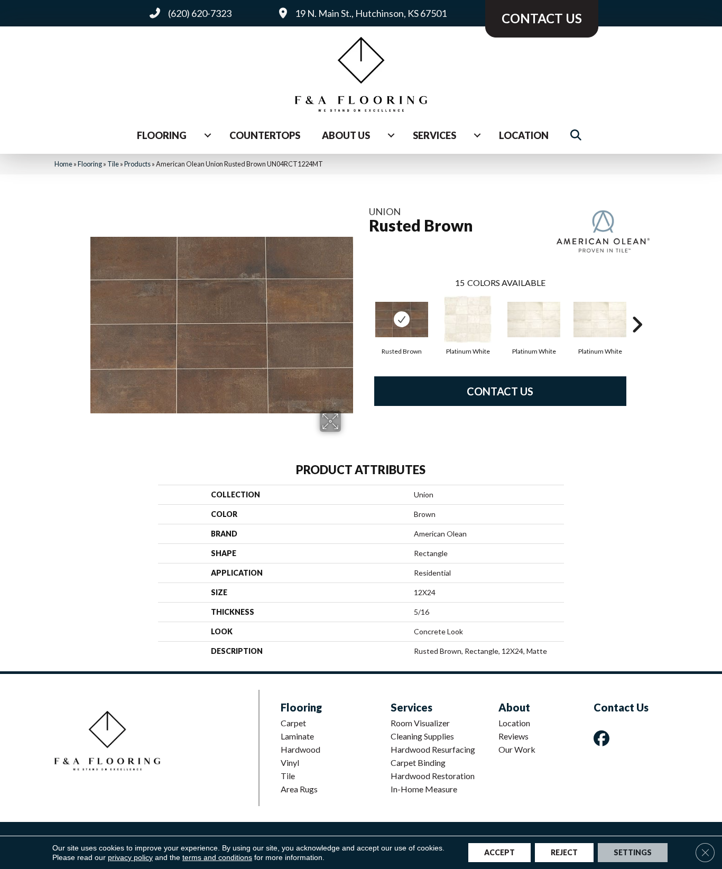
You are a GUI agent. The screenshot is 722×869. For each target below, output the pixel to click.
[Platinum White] (467, 319)
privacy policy (130, 857)
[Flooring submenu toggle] (207, 135)
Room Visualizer (420, 723)
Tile (113, 164)
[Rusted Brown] (402, 319)
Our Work (516, 749)
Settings (633, 852)
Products (137, 164)
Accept (499, 852)
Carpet (293, 723)
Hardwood (300, 749)
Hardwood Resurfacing (433, 749)
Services (434, 135)
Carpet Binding (418, 762)
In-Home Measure (424, 789)
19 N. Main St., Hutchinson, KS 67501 (371, 13)
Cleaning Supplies (422, 736)
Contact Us (500, 391)
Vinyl (290, 762)
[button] (578, 136)
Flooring (162, 135)
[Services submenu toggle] (477, 135)
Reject (564, 852)
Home (63, 164)
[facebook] (604, 738)
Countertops (264, 135)
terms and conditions (217, 857)
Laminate (297, 736)
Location (524, 135)
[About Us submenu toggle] (391, 135)
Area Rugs (299, 789)
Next (637, 308)
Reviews (513, 736)
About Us (346, 135)
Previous (364, 308)
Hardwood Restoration (433, 776)
